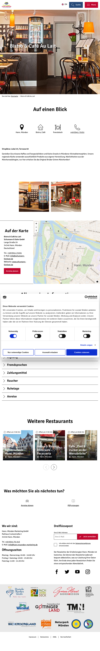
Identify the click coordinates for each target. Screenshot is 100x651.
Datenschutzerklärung (83, 543)
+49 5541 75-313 (12, 542)
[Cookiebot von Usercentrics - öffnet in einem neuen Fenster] (86, 297)
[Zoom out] (36, 227)
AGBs (54, 637)
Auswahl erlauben (50, 352)
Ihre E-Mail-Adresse (60, 532)
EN (66, 4)
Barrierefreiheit (65, 637)
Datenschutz (44, 637)
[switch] (37, 336)
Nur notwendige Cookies (18, 352)
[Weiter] (54, 467)
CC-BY (64, 446)
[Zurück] (46, 467)
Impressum (32, 637)
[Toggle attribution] (97, 281)
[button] (12, 271)
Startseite (14, 96)
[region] (66, 252)
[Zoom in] (36, 223)
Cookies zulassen (81, 352)
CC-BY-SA (99, 52)
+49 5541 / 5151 (77, 132)
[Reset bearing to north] (36, 230)
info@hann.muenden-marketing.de (23, 545)
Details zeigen (86, 345)
